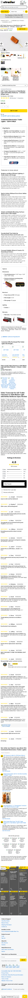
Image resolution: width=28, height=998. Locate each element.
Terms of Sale (4, 978)
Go (26, 11)
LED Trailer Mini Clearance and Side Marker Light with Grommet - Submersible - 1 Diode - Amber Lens (15, 355)
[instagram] (14, 966)
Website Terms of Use (6, 980)
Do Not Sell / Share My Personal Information (12, 975)
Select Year (14, 11)
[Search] (3, 7)
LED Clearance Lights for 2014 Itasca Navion (14, 755)
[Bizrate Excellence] (6, 989)
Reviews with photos (9, 492)
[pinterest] (10, 966)
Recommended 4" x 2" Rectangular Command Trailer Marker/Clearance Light (15, 806)
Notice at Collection (6, 976)
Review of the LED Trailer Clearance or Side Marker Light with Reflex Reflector (12, 386)
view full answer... (6, 818)
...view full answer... (6, 770)
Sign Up (3, 938)
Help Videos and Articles (7, 949)
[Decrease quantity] (2, 107)
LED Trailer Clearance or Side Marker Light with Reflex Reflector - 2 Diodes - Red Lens (5, 355)
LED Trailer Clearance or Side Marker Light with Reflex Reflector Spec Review (4, 385)
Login (2, 936)
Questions (20, 98)
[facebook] (7, 966)
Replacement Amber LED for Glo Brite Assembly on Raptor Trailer (15, 774)
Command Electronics (6, 89)
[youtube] (17, 966)
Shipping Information (6, 924)
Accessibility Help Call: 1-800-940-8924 (11, 971)
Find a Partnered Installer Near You (10, 931)
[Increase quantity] (8, 107)
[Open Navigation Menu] (1, 2)
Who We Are (4, 942)
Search (3, 951)
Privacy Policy (4, 973)
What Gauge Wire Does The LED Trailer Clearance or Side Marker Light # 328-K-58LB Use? (15, 823)
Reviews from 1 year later (10, 489)
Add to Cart (22, 29)
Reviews (13, 98)
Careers (3, 944)
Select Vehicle (4, 11)
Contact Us (4, 926)
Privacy (2, 960)
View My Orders (5, 920)
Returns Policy (5, 922)
